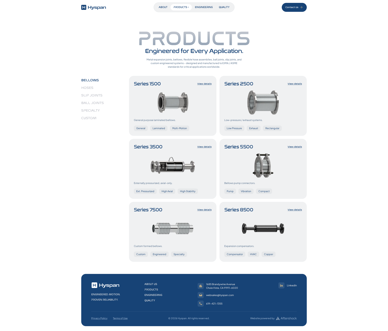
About (163, 7)
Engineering (204, 7)
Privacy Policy (99, 318)
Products (180, 7)
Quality (224, 7)
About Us (150, 284)
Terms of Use (120, 318)
